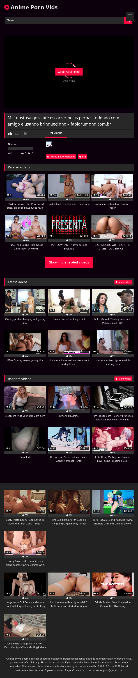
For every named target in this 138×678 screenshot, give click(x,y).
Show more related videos (69, 262)
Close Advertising (69, 71)
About (58, 133)
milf (84, 156)
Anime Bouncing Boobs (62, 156)
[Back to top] (127, 667)
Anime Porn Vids (33, 7)
